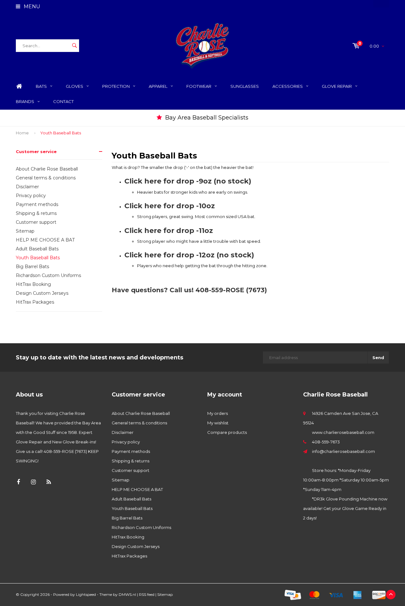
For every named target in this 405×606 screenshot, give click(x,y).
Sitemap (25, 231)
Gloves (74, 86)
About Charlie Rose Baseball (47, 169)
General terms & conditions (46, 178)
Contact (63, 101)
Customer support (36, 222)
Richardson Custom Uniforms (48, 275)
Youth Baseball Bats (60, 132)
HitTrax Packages (35, 302)
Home (18, 86)
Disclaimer (27, 187)
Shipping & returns (36, 213)
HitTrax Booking (33, 284)
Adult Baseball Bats (37, 249)
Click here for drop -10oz (169, 206)
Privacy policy (31, 195)
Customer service (36, 151)
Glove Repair (337, 86)
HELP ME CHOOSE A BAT (45, 240)
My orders (217, 413)
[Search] (74, 45)
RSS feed (146, 594)
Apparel (158, 86)
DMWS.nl (127, 594)
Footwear (198, 86)
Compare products (227, 432)
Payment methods (37, 204)
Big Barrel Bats (32, 266)
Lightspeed (86, 594)
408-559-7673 (326, 441)
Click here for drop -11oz (168, 230)
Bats (41, 86)
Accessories (287, 86)
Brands (25, 101)
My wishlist (217, 422)
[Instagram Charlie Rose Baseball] (33, 482)
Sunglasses (244, 86)
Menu (31, 6)
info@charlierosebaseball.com (343, 451)
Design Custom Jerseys (42, 293)
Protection (116, 86)
